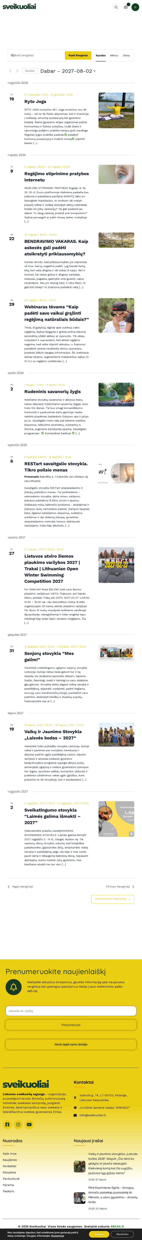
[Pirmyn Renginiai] (17, 71)
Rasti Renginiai (78, 55)
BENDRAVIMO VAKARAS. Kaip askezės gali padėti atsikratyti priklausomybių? (56, 247)
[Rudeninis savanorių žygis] (116, 395)
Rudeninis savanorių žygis (52, 391)
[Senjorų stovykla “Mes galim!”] (116, 653)
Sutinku (99, 1234)
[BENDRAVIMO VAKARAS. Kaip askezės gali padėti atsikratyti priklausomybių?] (116, 240)
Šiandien (30, 71)
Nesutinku (122, 1234)
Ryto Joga (35, 101)
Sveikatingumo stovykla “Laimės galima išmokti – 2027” (52, 816)
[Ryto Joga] (116, 110)
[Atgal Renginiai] (10, 71)
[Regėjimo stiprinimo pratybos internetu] (116, 174)
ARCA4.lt (117, 1226)
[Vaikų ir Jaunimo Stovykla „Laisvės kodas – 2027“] (116, 735)
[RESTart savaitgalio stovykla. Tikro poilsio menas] (116, 472)
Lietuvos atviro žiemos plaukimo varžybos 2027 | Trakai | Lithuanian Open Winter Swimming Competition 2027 (52, 569)
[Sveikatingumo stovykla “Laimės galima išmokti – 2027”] (116, 819)
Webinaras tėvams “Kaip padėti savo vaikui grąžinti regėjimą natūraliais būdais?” (56, 313)
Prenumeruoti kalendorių (110, 898)
